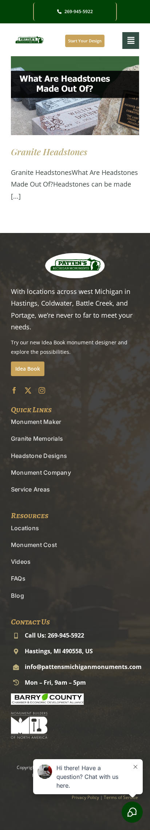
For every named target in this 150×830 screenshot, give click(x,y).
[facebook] (14, 390)
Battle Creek (94, 303)
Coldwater (56, 303)
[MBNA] (29, 715)
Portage (23, 315)
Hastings (24, 303)
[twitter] (28, 390)
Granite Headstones (49, 151)
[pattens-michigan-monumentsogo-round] (29, 35)
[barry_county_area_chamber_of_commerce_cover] (47, 696)
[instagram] (42, 390)
